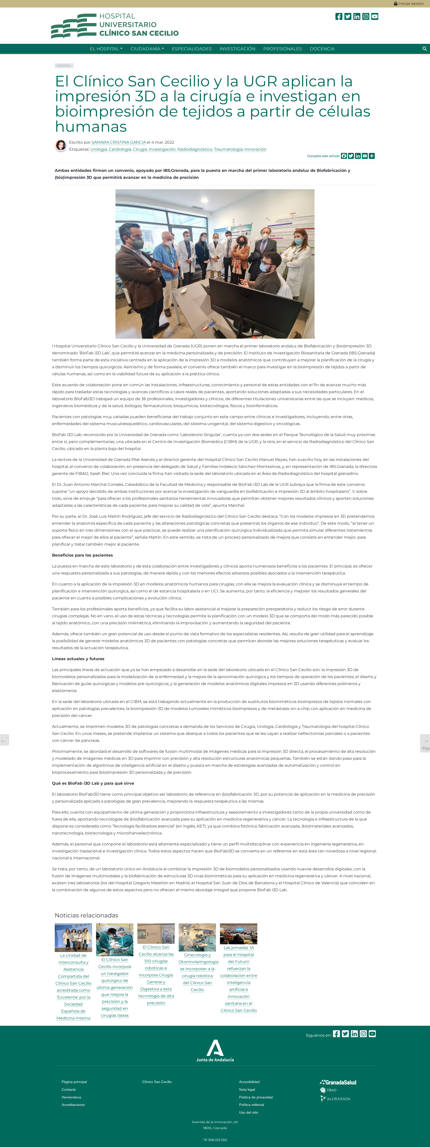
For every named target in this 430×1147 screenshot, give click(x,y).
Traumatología (228, 149)
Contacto (69, 1089)
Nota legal (247, 1089)
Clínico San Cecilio (157, 1082)
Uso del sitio (248, 1112)
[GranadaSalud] (338, 1082)
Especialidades (192, 48)
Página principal (74, 1082)
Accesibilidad (249, 1082)
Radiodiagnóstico (194, 149)
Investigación (162, 149)
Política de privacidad (256, 1097)
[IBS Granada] (335, 1098)
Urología (98, 149)
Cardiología (120, 149)
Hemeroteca (71, 1097)
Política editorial (251, 1105)
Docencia (322, 48)
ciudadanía (146, 48)
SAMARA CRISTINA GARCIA (119, 142)
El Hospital (104, 48)
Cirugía (140, 149)
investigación (237, 48)
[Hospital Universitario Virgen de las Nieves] (115, 25)
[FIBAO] (328, 1090)
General (64, 65)
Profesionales (282, 48)
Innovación (255, 149)
